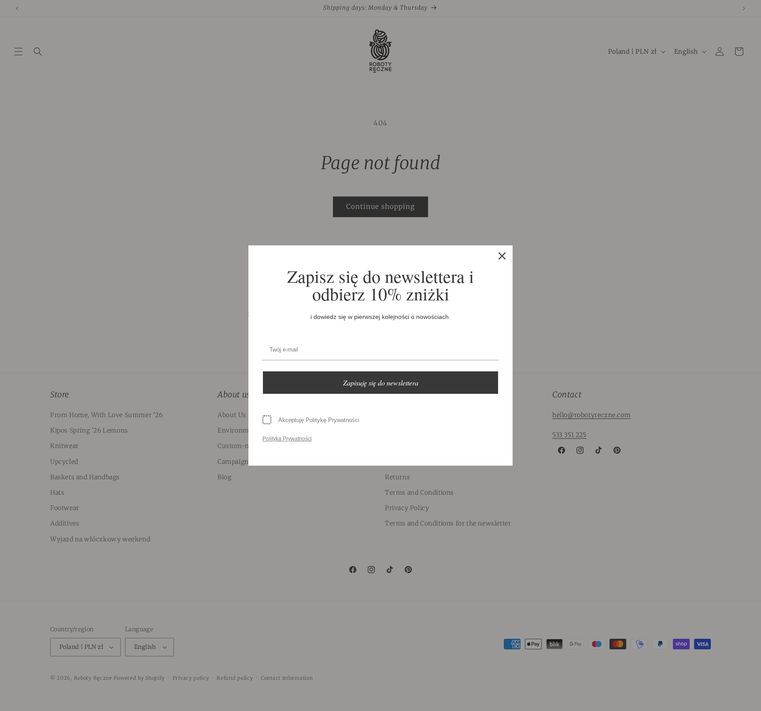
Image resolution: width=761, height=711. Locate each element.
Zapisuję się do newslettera (380, 382)
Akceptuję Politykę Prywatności (318, 420)
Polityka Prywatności (287, 439)
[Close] (502, 256)
